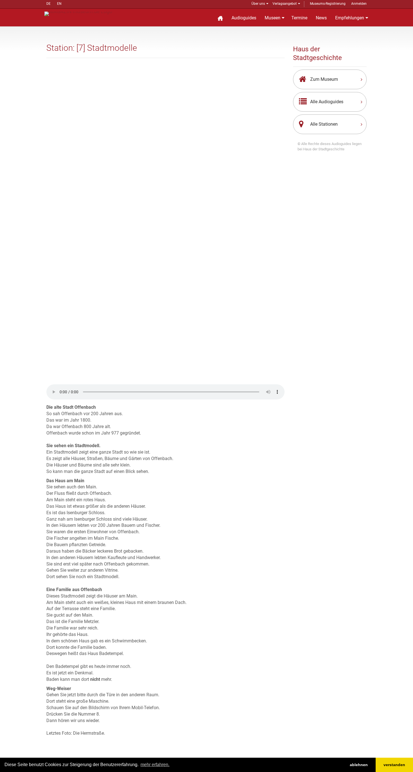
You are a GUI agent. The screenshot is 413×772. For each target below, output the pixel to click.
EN (59, 4)
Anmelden (359, 4)
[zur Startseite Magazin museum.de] (78, 13)
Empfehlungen (349, 17)
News (321, 17)
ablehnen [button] (359, 764)
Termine (299, 17)
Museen (272, 17)
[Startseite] (220, 18)
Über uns (258, 4)
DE (48, 4)
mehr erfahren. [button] (154, 764)
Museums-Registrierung (328, 4)
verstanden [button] (394, 764)
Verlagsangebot (285, 4)
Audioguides (244, 17)
